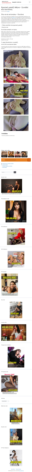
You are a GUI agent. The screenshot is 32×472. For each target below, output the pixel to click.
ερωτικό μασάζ (5, 164)
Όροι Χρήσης (13, 469)
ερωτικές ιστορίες (10, 163)
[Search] (15, 172)
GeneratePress (21, 470)
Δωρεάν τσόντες (16, 2)
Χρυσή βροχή (4, 167)
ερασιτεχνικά (4, 163)
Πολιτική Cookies (18, 469)
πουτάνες (13, 17)
